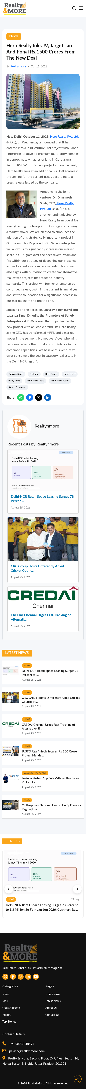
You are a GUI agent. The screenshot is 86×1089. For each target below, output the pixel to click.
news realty (70, 374)
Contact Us (52, 1014)
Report (6, 1014)
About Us (51, 1007)
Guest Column (11, 1007)
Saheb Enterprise (17, 387)
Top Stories (9, 1021)
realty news (14, 380)
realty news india (35, 380)
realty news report (60, 380)
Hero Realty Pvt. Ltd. (64, 136)
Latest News (53, 1001)
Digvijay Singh (15, 374)
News (5, 994)
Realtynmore (18, 66)
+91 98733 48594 (21, 1044)
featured (34, 374)
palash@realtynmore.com (26, 1051)
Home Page (52, 994)
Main (5, 1001)
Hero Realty (51, 374)
